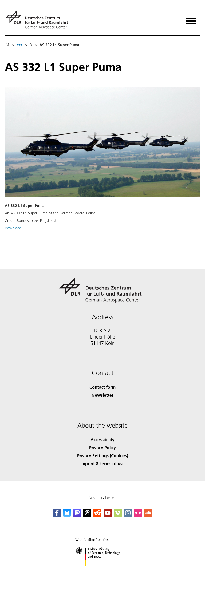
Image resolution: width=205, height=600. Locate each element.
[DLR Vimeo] (118, 515)
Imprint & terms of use (102, 463)
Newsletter (102, 395)
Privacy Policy (102, 447)
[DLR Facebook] (57, 515)
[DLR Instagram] (128, 515)
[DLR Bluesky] (67, 515)
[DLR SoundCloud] (148, 515)
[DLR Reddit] (97, 515)
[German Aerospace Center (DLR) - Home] (38, 19)
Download (13, 228)
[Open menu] (191, 19)
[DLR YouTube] (108, 515)
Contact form (102, 387)
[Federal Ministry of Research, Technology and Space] (102, 572)
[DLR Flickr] (138, 515)
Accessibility (102, 439)
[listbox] (19, 44)
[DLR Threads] (87, 515)
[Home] (7, 44)
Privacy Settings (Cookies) (102, 455)
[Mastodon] (77, 515)
